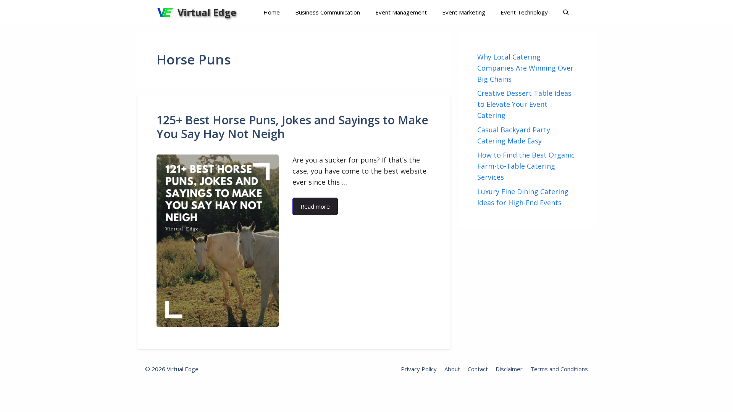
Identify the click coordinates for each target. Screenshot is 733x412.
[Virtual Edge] (165, 12)
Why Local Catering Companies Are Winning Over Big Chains (525, 68)
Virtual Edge (207, 12)
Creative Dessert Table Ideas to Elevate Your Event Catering (524, 104)
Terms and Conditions (559, 369)
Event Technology (524, 12)
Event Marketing (463, 12)
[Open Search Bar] (565, 12)
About (452, 369)
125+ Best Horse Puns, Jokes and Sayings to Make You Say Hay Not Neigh (292, 127)
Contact (478, 369)
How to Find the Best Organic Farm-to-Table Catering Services (526, 166)
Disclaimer (509, 369)
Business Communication (327, 12)
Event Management (401, 12)
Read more (315, 206)
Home (271, 12)
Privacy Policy (419, 369)
